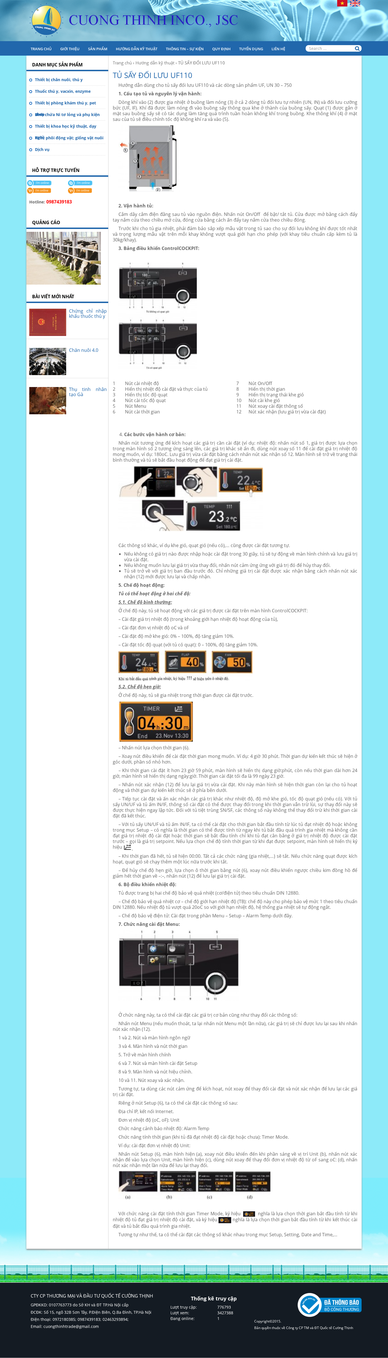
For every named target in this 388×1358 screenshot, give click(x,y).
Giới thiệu (70, 48)
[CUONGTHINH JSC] (194, 21)
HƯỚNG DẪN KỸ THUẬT (136, 48)
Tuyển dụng (251, 48)
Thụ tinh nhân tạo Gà (88, 392)
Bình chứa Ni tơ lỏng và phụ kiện (67, 114)
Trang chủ (41, 48)
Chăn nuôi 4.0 (83, 350)
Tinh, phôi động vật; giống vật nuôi (69, 137)
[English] (355, 2)
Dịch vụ (42, 149)
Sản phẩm (97, 48)
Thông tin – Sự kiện (185, 48)
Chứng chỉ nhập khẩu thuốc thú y (88, 313)
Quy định (221, 48)
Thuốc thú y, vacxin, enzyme (63, 91)
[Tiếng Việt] (342, 2)
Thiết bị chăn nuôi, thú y (59, 79)
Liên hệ (278, 48)
